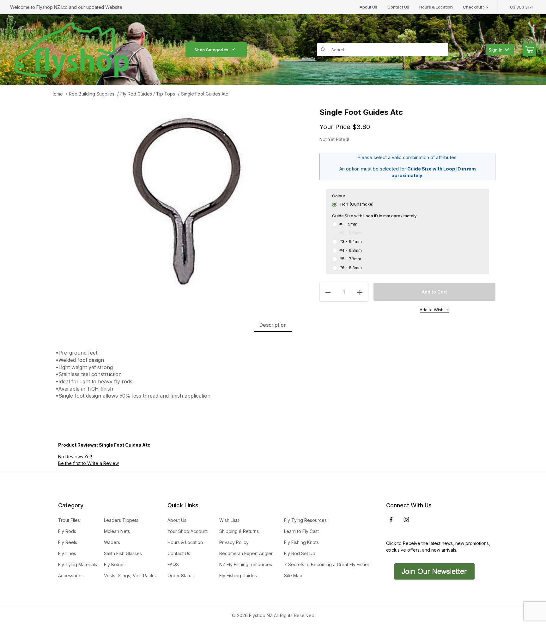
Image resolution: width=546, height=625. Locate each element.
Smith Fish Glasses (123, 553)
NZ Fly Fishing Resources (245, 564)
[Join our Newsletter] (434, 571)
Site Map (293, 575)
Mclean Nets (117, 531)
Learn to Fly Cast (301, 531)
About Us (368, 6)
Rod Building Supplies (91, 93)
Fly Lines (67, 553)
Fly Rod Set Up (299, 553)
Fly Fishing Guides (238, 575)
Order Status (180, 575)
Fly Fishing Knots (301, 542)
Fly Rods (67, 531)
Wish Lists (229, 520)
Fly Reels (67, 542)
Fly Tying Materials (77, 564)
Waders (112, 542)
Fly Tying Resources (305, 520)
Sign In (495, 50)
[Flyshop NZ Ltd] (71, 49)
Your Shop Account (187, 531)
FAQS (173, 564)
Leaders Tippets (121, 520)
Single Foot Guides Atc (204, 93)
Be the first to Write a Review (88, 463)
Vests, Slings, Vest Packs (130, 575)
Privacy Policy (234, 542)
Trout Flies (69, 520)
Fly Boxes (114, 564)
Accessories (71, 575)
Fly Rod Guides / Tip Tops (147, 93)
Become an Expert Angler (246, 553)
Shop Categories (211, 49)
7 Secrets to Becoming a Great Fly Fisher (326, 564)
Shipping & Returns (239, 531)
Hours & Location (436, 6)
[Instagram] (406, 519)
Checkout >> (475, 6)
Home (57, 93)
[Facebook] (391, 519)
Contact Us (398, 6)
